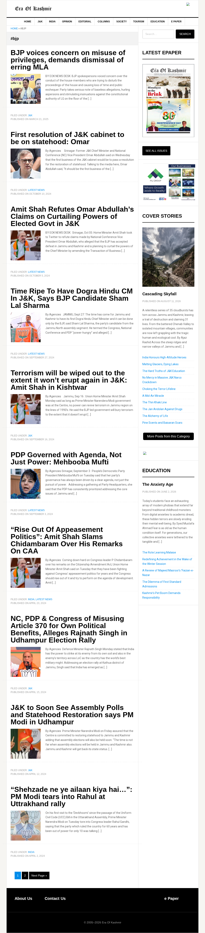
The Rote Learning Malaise (159, 552)
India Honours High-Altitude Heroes (164, 357)
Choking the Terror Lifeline (159, 389)
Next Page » (39, 876)
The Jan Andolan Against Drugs (162, 409)
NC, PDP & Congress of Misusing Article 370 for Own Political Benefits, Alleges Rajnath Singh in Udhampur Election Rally (69, 629)
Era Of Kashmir (41, 8)
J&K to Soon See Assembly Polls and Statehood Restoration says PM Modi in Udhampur (72, 714)
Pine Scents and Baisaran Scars (162, 422)
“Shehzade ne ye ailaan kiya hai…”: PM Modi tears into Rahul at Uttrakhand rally (71, 796)
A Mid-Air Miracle (153, 395)
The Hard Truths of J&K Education (163, 371)
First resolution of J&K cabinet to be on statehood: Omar (67, 138)
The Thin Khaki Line (154, 402)
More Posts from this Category (168, 436)
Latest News (36, 190)
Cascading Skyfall (159, 294)
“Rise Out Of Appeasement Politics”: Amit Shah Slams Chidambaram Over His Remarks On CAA (67, 540)
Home (14, 28)
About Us (23, 898)
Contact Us (55, 898)
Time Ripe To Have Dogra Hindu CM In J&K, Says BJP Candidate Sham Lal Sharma (72, 298)
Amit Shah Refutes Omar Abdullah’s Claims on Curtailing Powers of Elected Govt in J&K (72, 216)
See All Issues (156, 150)
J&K (30, 115)
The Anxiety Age (157, 484)
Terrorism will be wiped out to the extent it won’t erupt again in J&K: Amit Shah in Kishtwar (69, 380)
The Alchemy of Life (155, 415)
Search (185, 34)
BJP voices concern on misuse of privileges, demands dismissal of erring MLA (68, 60)
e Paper (171, 898)
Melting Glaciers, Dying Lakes (160, 364)
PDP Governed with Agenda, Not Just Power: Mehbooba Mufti (66, 458)
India (31, 599)
